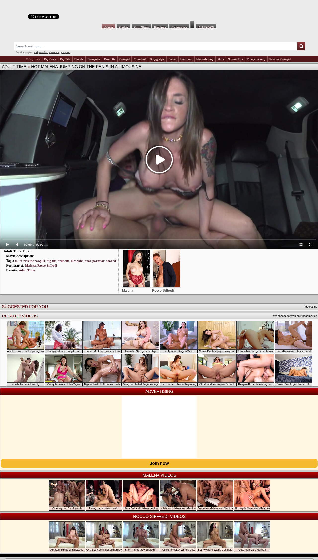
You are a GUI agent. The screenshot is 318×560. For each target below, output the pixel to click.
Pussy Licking (256, 59)
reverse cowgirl (34, 261)
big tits (51, 261)
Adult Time (14, 66)
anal (36, 52)
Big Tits (65, 59)
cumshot (43, 52)
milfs (18, 261)
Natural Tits (235, 59)
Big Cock (50, 59)
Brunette (110, 59)
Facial (172, 59)
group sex (65, 52)
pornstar (98, 261)
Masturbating (205, 59)
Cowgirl (124, 59)
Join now (159, 463)
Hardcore (186, 59)
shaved (111, 261)
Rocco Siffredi (47, 265)
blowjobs (77, 261)
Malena (30, 265)
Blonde (79, 59)
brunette (63, 261)
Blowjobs (94, 59)
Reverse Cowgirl (280, 59)
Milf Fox (159, 10)
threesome (54, 52)
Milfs (221, 59)
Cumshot (140, 59)
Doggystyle (157, 59)
